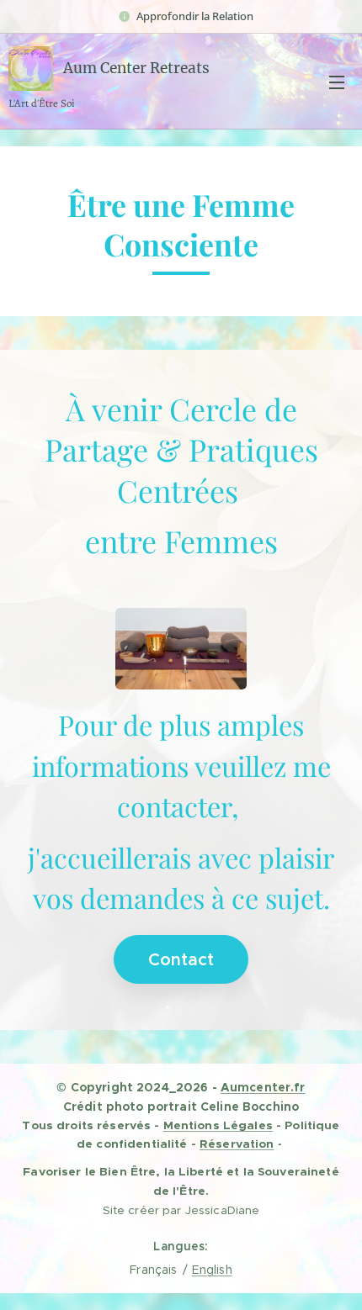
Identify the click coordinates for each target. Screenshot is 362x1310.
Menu (337, 81)
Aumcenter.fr (263, 1087)
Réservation (237, 1143)
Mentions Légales (218, 1125)
